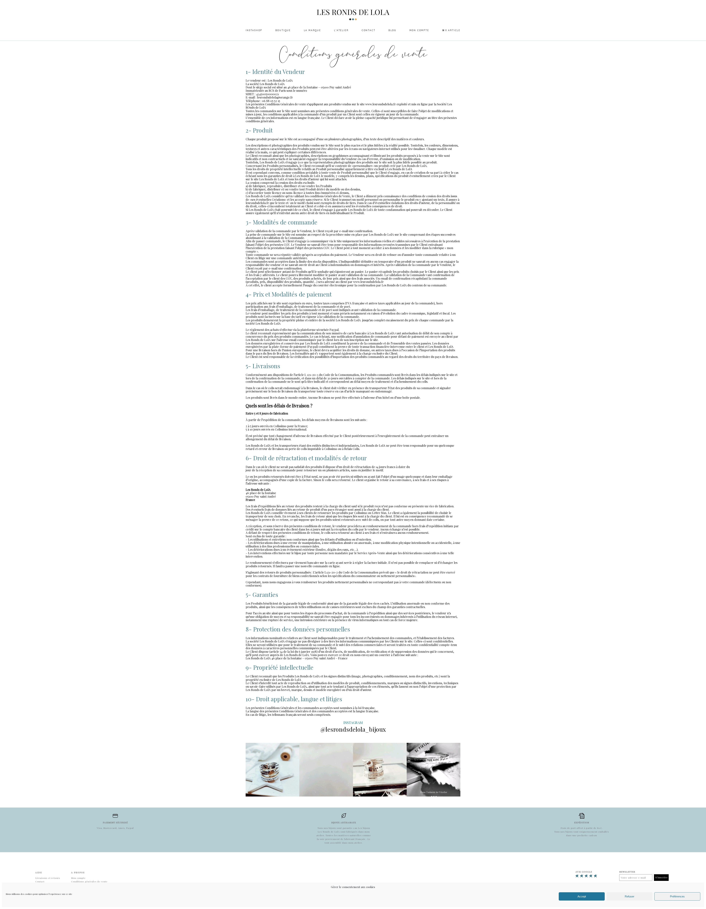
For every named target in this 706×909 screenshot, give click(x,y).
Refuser (629, 896)
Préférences (677, 896)
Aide (38, 872)
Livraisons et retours (47, 877)
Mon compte (419, 30)
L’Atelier (341, 30)
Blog (392, 30)
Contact (368, 30)
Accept (581, 896)
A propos (78, 872)
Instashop (254, 30)
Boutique (283, 30)
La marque (312, 30)
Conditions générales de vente (89, 881)
